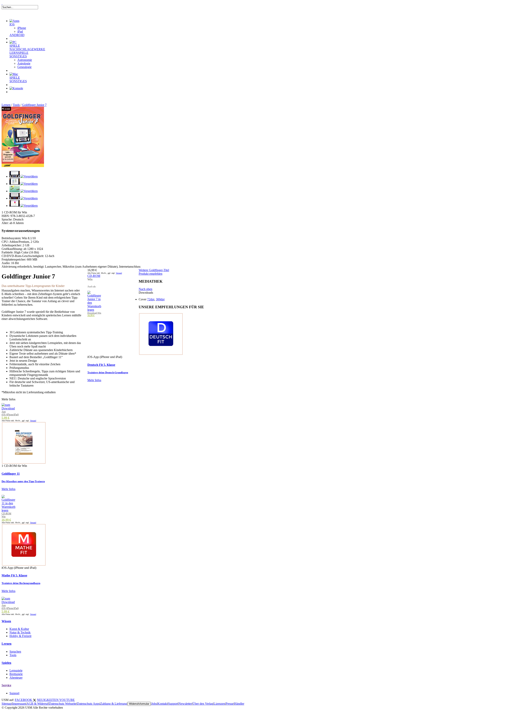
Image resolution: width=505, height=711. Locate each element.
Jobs (154, 703)
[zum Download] (8, 408)
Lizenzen (219, 703)
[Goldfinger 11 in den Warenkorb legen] (8, 510)
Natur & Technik (20, 632)
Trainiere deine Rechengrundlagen (21, 583)
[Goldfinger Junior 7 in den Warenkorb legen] (94, 309)
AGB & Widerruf (37, 703)
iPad (20, 31)
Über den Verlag (203, 703)
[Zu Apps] (14, 20)
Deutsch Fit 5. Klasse (101, 364)
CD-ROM (93, 275)
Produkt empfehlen (150, 273)
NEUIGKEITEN (48, 700)
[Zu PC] (13, 42)
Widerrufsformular (139, 703)
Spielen (6, 662)
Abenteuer (15, 677)
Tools (16, 105)
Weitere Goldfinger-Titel (154, 270)
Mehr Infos (94, 380)
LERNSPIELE (18, 52)
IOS (12, 24)
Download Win (94, 313)
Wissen (6, 621)
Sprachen (15, 651)
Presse (230, 703)
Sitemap (7, 703)
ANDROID (16, 35)
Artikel (18, 96)
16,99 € (90, 315)
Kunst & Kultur (19, 629)
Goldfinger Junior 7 (34, 105)
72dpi (150, 299)
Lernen (6, 105)
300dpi (160, 299)
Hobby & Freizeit (20, 636)
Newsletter (185, 703)
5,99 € (5, 417)
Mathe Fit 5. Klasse (14, 575)
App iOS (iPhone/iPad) (10, 413)
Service (6, 685)
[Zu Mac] (13, 74)
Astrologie (23, 63)
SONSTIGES (18, 56)
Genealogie (24, 67)
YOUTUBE (67, 700)
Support (14, 693)
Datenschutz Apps (88, 703)
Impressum (19, 703)
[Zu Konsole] (16, 88)
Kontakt (162, 703)
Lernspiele (15, 670)
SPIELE (14, 45)
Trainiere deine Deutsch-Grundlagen (107, 372)
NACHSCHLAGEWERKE (27, 49)
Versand (119, 273)
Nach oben (145, 289)
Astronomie (24, 60)
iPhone (21, 28)
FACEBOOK (24, 700)
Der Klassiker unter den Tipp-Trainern (23, 481)
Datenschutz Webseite (62, 703)
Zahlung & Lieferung (113, 703)
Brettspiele (16, 674)
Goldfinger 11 (11, 473)
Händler (239, 703)
